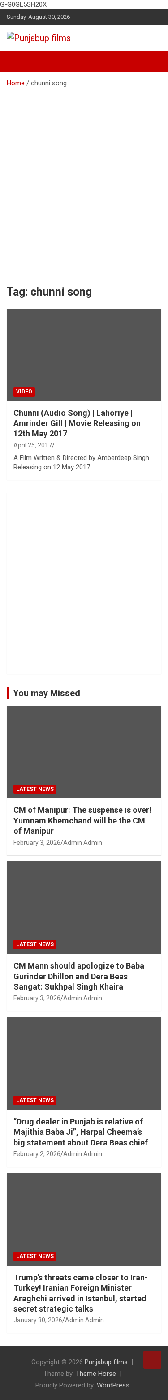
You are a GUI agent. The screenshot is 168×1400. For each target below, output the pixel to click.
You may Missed (46, 693)
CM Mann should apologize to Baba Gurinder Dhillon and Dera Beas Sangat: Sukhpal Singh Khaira (78, 976)
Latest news (35, 789)
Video (24, 392)
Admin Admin (82, 842)
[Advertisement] (84, 183)
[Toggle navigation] (18, 61)
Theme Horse (96, 1374)
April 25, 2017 (32, 445)
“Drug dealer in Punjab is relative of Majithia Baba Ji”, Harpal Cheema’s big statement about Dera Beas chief (80, 1132)
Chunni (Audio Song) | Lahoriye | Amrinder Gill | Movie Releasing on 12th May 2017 (77, 423)
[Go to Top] (152, 1360)
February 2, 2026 (36, 1154)
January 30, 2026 (37, 1320)
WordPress (113, 1385)
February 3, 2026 (36, 842)
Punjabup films (106, 1362)
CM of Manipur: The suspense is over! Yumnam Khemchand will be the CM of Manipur (82, 820)
